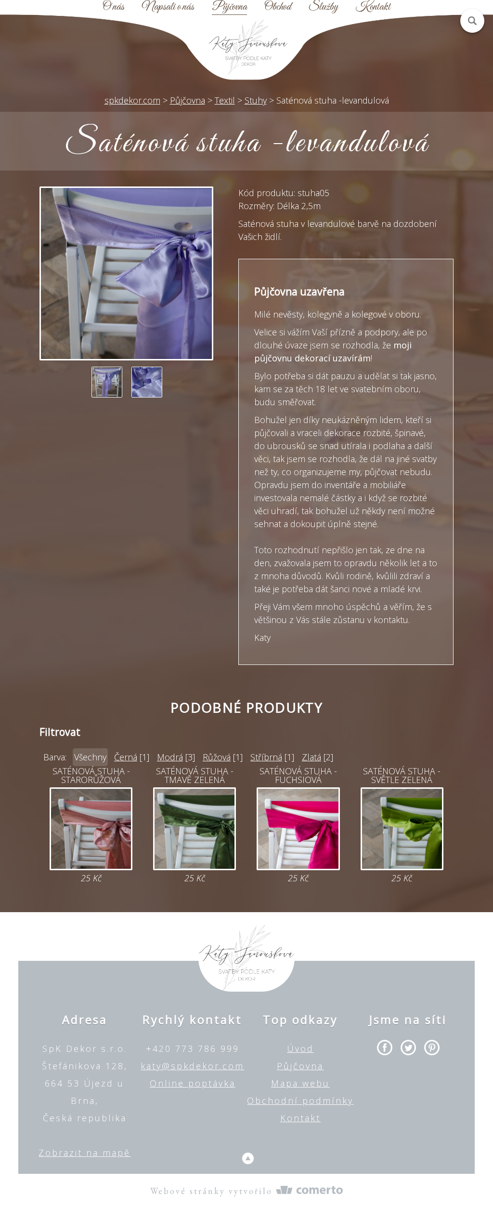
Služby (323, 7)
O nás (113, 7)
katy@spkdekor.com (192, 1066)
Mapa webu (300, 1083)
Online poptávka (192, 1083)
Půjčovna (229, 7)
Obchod (277, 7)
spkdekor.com (132, 100)
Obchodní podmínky (300, 1100)
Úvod (300, 1048)
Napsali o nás (168, 7)
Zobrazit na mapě (84, 1152)
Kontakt (373, 7)
